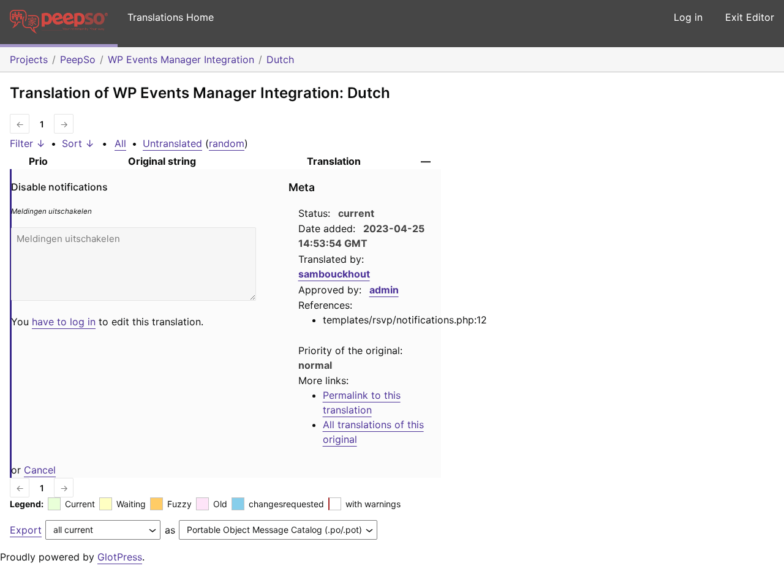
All (120, 143)
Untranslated (172, 143)
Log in (688, 17)
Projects (29, 59)
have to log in (64, 321)
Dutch (280, 59)
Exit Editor (749, 17)
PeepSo (78, 59)
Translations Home (170, 17)
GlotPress (119, 557)
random (226, 143)
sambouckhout (334, 274)
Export (26, 530)
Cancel (40, 470)
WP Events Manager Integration (181, 59)
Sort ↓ (78, 143)
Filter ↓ (27, 143)
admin (384, 290)
